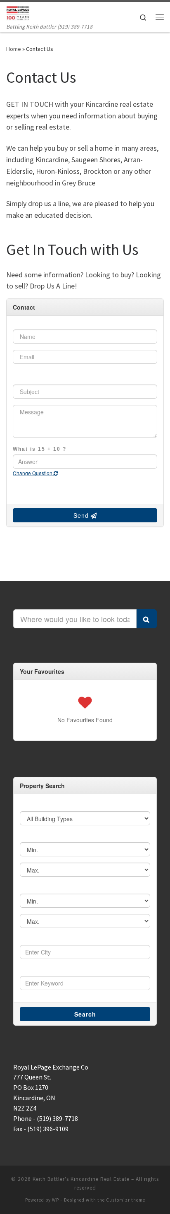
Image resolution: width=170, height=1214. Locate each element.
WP (55, 1200)
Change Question (33, 472)
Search (85, 1014)
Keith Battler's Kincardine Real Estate (81, 1179)
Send (82, 515)
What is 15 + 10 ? (39, 449)
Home (13, 49)
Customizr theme (125, 1200)
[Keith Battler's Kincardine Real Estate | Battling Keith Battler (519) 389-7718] (18, 12)
